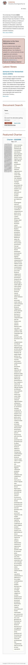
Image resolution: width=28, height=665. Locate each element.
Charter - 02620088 (14, 139)
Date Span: (7, 120)
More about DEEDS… (8, 32)
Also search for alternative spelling (13, 118)
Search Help (17, 123)
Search (8, 123)
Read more (5, 96)
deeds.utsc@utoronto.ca (10, 60)
